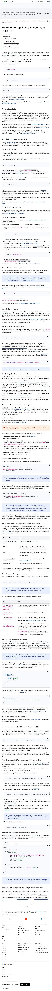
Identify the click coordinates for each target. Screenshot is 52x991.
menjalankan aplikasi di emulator (24, 202)
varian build (43, 190)
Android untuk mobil (39, 932)
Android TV (37, 934)
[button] (6, 843)
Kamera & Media (22, 932)
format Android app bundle (26, 560)
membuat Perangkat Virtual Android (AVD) (36, 220)
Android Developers (5, 21)
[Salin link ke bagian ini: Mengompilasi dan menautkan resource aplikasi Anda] (31, 458)
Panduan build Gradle (7, 22)
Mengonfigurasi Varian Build (28, 133)
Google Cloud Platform (7, 974)
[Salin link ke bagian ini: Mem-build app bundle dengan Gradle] (26, 326)
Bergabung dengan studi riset (41, 952)
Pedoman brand (13, 981)
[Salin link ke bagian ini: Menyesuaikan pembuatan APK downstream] (28, 639)
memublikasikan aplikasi (22, 899)
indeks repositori (31, 436)
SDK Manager (18, 818)
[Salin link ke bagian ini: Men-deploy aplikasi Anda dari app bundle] (28, 717)
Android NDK (21, 956)
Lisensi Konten (39, 911)
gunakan (36, 719)
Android (3, 927)
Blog (3, 938)
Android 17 (4, 946)
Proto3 (35, 713)
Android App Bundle (6, 312)
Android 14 (4, 952)
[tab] (6, 843)
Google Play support (39, 950)
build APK (27, 316)
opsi (25, 247)
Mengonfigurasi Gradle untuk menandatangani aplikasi (14, 348)
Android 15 (4, 950)
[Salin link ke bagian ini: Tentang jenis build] (17, 109)
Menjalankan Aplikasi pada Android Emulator (29, 264)
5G (19, 937)
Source (3, 934)
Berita (3, 936)
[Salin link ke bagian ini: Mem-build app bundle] (20, 309)
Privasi (19, 934)
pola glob (22, 692)
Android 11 (4, 959)
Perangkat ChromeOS (40, 930)
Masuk (48, 1)
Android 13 (4, 954)
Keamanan (4, 931)
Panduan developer (22, 949)
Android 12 (4, 956)
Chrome (3, 969)
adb (37, 243)
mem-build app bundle (11, 142)
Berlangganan (25, 984)
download (22, 395)
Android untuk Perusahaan (7, 929)
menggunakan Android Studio (37, 319)
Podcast (3, 940)
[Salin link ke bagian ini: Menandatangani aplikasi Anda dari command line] (41, 727)
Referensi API (21, 951)
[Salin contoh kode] (49, 336)
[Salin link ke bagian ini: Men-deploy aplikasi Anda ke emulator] (26, 217)
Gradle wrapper (14, 54)
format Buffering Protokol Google (22, 409)
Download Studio (22, 954)
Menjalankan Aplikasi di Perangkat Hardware (29, 303)
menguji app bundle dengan (26, 382)
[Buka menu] (2, 1)
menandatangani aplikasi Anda (39, 124)
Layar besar (37, 926)
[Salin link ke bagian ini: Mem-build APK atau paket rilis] (22, 207)
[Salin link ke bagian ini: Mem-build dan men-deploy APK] (28, 139)
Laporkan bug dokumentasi (41, 948)
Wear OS (37, 928)
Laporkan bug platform (40, 946)
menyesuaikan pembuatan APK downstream (35, 620)
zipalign (34, 773)
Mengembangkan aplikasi (16, 21)
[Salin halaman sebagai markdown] (12, 31)
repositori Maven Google (20, 422)
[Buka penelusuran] (32, 1)
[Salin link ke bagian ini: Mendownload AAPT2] (14, 418)
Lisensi (7, 981)
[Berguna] (47, 21)
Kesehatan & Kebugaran (23, 930)
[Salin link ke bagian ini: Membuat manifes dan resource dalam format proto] (33, 405)
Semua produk (5, 976)
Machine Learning (22, 928)
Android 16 (4, 948)
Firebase (3, 972)
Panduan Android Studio (23, 947)
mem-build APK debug (43, 127)
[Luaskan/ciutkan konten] (11, 35)
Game (19, 926)
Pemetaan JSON (11, 656)
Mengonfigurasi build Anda (17, 99)
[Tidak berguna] (49, 21)
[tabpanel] (26, 860)
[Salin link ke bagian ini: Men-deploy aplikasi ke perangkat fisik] (26, 268)
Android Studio (6, 5)
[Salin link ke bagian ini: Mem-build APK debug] (17, 149)
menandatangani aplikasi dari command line (14, 213)
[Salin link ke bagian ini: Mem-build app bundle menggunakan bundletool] (32, 374)
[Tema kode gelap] (49, 68)
